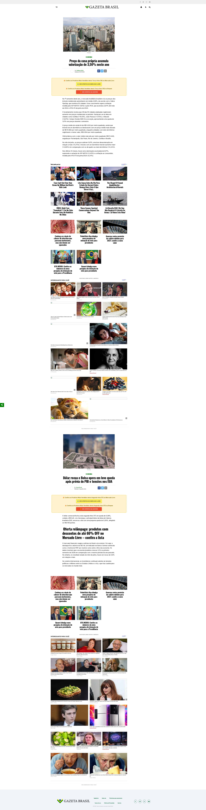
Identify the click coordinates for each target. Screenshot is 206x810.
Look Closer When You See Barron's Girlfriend (61, 726)
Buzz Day (53, 728)
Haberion (79, 749)
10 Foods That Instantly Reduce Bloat (85, 316)
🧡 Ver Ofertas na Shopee (89, 92)
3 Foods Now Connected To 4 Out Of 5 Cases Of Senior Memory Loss (66, 701)
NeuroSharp (105, 656)
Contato (119, 803)
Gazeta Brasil (79, 487)
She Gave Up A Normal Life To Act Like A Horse (62, 391)
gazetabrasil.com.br (94, 373)
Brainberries (53, 299)
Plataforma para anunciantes (115, 798)
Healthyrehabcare (94, 702)
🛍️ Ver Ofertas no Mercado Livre (89, 84)
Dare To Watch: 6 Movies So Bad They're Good (113, 297)
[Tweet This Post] (102, 70)
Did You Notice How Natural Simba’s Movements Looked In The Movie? (67, 420)
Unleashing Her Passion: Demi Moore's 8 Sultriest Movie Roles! (104, 345)
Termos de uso (98, 803)
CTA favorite (53, 371)
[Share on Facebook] (98, 70)
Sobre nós (104, 798)
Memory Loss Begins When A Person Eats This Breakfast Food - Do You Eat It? (69, 775)
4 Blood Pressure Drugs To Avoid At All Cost (61, 653)
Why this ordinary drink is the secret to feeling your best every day (66, 370)
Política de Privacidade (109, 803)
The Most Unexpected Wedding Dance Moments (62, 345)
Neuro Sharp (79, 656)
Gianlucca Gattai (80, 70)
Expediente (96, 798)
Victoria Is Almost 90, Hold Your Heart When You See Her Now (104, 701)
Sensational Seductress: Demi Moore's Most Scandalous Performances (106, 420)
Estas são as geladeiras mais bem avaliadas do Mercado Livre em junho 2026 (107, 726)
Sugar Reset (53, 654)
